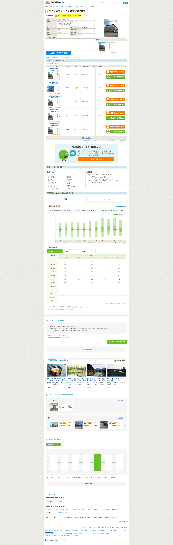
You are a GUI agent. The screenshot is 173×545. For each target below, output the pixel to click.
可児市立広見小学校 (61, 512)
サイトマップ (93, 527)
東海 (62, 535)
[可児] (97, 462)
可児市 (84, 6)
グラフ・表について (121, 206)
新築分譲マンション (96, 530)
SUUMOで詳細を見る (115, 77)
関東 (53, 535)
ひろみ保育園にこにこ (62, 509)
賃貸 (76, 15)
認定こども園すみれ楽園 (78, 509)
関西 (65, 535)
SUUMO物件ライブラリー (69, 6)
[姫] (75, 462)
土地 (124, 530)
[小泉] (53, 462)
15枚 (50, 93)
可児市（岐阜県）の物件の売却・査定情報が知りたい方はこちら (63, 57)
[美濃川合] (108, 462)
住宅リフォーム (53, 533)
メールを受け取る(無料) (96, 159)
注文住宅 (47, 533)
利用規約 (101, 527)
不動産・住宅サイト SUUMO (52, 6)
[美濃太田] (119, 462)
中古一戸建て (120, 530)
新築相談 (68, 533)
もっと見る (120, 400)
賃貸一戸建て (84, 530)
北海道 (46, 535)
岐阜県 (79, 6)
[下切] (86, 462)
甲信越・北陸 (57, 535)
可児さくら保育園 (92, 509)
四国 (68, 535)
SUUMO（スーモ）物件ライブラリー (57, 2)
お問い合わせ (123, 527)
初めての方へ (84, 527)
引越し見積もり (74, 533)
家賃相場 (90, 530)
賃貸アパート (77, 530)
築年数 (67, 251)
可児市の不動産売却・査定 (58, 53)
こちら (106, 477)
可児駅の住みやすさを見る (117, 341)
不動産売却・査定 (62, 533)
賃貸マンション (69, 530)
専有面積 (51, 251)
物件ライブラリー (89, 533)
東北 (50, 535)
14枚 (50, 79)
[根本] (64, 462)
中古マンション (105, 530)
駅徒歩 (84, 251)
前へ (47, 462)
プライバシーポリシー (112, 527)
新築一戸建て (113, 530)
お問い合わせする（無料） (115, 72)
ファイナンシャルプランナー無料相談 (101, 533)
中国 (71, 535)
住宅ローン (81, 533)
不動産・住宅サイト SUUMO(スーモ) (53, 530)
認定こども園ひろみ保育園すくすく (110, 509)
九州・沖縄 (74, 535)
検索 (126, 3)
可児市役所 (59, 501)
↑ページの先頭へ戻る (123, 521)
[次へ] (125, 424)
